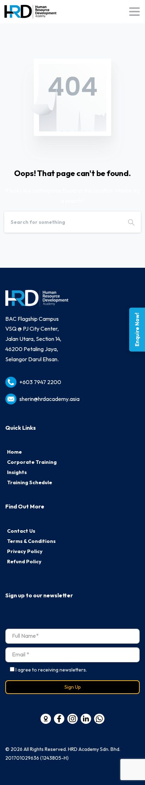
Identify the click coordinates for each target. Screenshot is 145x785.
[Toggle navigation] (134, 12)
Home (14, 452)
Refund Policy (24, 561)
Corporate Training (32, 462)
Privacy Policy (25, 551)
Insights (17, 472)
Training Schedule (29, 482)
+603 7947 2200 (40, 381)
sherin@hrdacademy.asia (49, 398)
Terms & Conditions (31, 541)
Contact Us (21, 531)
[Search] (131, 222)
